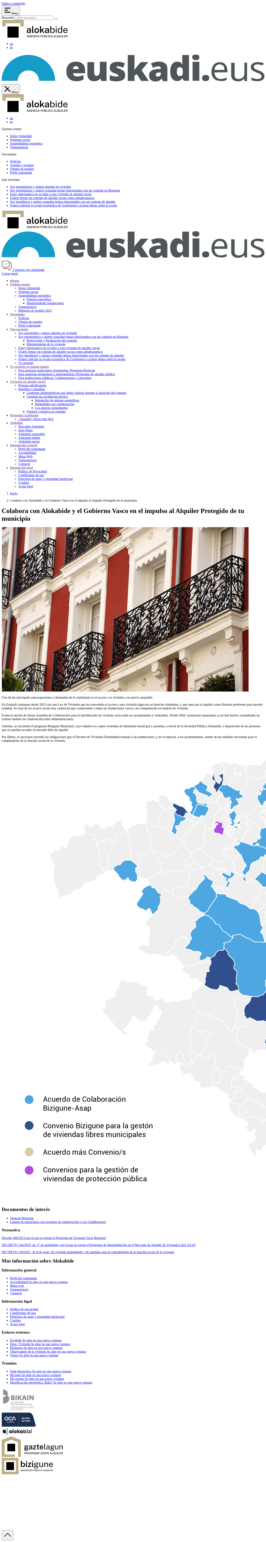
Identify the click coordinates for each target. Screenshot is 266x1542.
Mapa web (17, 1285)
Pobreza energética (39, 299)
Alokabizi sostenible (31, 434)
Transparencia (19, 147)
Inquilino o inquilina (31, 389)
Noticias (15, 161)
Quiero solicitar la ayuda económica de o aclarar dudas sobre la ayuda (63, 205)
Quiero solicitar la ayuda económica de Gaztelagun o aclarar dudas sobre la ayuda (71, 359)
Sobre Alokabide (21, 136)
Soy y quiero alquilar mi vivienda (40, 186)
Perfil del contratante (31, 449)
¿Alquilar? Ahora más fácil (35, 419)
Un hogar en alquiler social (27, 381)
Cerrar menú (10, 273)
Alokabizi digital (29, 437)
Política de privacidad (24, 1309)
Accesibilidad (27, 452)
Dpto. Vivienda (40, 1344)
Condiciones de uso (31, 475)
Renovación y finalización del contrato (52, 340)
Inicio (13, 493)
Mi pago (35, 1375)
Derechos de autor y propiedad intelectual (45, 479)
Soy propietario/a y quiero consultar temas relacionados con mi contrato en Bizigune (73, 336)
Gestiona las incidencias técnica (47, 396)
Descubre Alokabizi (31, 426)
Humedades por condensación (54, 404)
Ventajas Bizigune (22, 1218)
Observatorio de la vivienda (48, 1351)
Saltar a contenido (13, 3)
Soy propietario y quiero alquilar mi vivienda (47, 333)
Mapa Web (25, 456)
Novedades (17, 314)
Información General (23, 445)
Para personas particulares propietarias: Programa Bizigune (56, 370)
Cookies (23, 482)
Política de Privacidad (32, 471)
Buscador (8, 17)
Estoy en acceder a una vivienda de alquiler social (50, 194)
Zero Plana (25, 430)
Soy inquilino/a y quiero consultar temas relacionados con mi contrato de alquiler (71, 355)
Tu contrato (25, 363)
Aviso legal (25, 486)
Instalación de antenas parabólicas (57, 400)
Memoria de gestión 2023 (35, 310)
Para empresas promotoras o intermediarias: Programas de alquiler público (66, 374)
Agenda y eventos (22, 165)
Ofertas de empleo (22, 169)
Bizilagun (36, 1348)
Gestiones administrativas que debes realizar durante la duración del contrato (76, 393)
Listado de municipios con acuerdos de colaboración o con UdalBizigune (58, 1222)
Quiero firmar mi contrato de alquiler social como (52, 198)
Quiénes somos (20, 284)
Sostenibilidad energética (26, 143)
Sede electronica (40, 1371)
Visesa (34, 1355)
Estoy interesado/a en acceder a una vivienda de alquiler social (59, 348)
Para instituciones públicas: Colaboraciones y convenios (54, 378)
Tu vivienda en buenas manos (29, 366)
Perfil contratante (21, 172)
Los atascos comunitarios (51, 408)
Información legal (21, 467)
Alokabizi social (28, 441)
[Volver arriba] (7, 1535)
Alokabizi (16, 423)
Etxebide (36, 1340)
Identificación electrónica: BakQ (51, 1382)
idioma (14, 280)
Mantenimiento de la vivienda (46, 344)
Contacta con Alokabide (28, 270)
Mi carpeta (37, 1379)
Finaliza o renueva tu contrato (46, 411)
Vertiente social (20, 140)
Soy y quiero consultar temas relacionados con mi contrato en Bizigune (65, 190)
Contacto (24, 464)
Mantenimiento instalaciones (45, 303)
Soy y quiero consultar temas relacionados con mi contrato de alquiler (63, 201)
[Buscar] (56, 18)
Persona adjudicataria (32, 385)
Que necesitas (19, 329)
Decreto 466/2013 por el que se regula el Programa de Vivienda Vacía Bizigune (54, 1238)
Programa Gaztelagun (24, 415)
